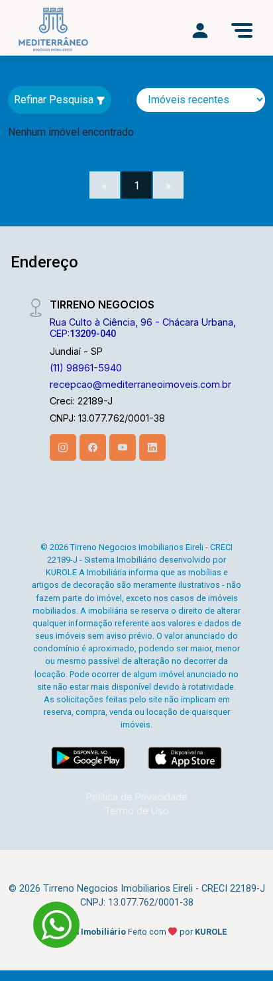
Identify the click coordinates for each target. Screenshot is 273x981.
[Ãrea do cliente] (200, 30)
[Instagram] (63, 447)
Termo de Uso (136, 810)
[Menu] (242, 30)
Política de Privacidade (137, 796)
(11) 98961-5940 (86, 367)
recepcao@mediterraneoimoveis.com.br (140, 384)
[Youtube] (122, 447)
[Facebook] (93, 447)
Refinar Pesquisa (55, 99)
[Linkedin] (152, 447)
